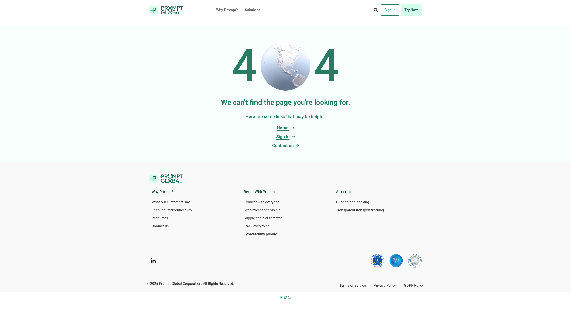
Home (283, 127)
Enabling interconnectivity (172, 210)
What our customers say (171, 202)
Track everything (257, 226)
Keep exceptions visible (262, 210)
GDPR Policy (414, 285)
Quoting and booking (352, 202)
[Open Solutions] (263, 10)
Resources (160, 218)
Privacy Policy (385, 285)
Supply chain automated (263, 218)
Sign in (283, 136)
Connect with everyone (261, 202)
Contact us (283, 145)
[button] (375, 10)
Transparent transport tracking (360, 210)
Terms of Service (352, 285)
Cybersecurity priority (260, 234)
